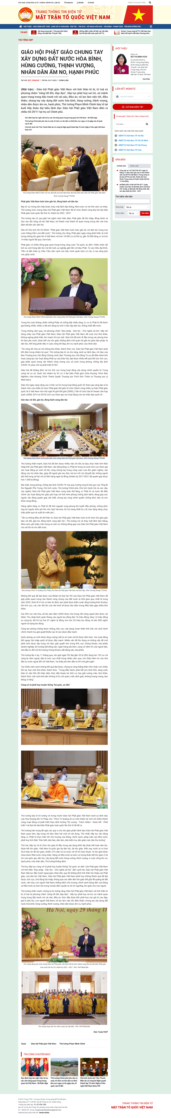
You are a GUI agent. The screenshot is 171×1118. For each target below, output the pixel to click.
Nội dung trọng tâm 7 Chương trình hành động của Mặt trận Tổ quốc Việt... (53, 32)
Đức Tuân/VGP (33, 80)
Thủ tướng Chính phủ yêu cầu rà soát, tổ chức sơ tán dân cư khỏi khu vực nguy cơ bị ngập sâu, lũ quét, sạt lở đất (64, 1082)
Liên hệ (57, 3)
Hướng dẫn (121, 166)
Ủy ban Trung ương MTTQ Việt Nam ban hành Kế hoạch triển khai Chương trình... (136, 32)
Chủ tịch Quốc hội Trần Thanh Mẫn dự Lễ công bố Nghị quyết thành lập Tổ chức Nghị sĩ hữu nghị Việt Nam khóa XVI (93, 1082)
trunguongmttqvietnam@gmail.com (48, 1110)
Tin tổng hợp (25, 40)
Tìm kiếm (145, 213)
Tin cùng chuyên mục (37, 1054)
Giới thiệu (121, 48)
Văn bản (120, 159)
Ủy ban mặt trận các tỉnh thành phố (132, 116)
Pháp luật (134, 166)
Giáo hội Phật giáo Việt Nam (43, 1044)
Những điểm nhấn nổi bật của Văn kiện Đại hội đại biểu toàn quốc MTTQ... (93, 32)
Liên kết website (125, 88)
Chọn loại (119, 207)
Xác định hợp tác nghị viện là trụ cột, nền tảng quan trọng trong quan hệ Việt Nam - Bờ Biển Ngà (34, 1080)
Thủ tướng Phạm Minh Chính (72, 1044)
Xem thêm (146, 79)
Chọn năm (120, 213)
